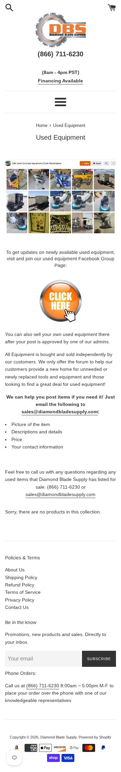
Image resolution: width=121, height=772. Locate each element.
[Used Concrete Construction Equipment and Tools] (60, 196)
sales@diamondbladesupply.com (60, 411)
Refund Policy (19, 584)
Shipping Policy (21, 577)
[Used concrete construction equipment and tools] (60, 321)
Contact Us (17, 607)
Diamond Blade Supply (58, 737)
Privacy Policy (19, 600)
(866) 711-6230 (42, 685)
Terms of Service (23, 592)
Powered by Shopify (95, 737)
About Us (15, 569)
